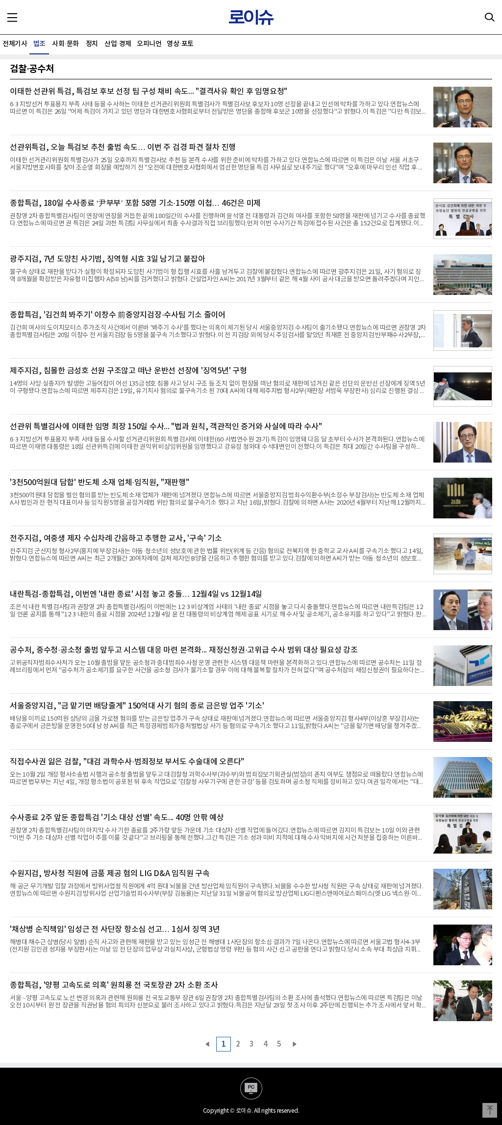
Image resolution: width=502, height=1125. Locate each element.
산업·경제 (117, 44)
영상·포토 (180, 44)
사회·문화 (65, 44)
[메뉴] (12, 17)
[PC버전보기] (251, 1088)
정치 (92, 44)
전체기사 (14, 44)
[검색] (489, 17)
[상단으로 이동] (489, 1110)
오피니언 (149, 44)
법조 (39, 44)
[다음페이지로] (294, 1044)
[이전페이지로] (207, 1044)
